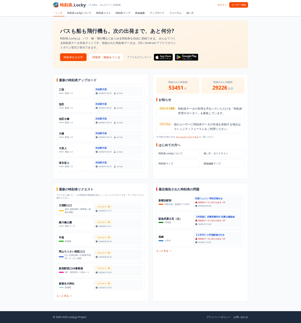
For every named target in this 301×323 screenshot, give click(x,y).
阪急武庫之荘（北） (170, 218)
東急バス (69, 93)
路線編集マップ (212, 163)
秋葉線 (68, 241)
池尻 (61, 104)
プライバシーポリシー (218, 317)
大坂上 (63, 148)
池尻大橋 (64, 118)
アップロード (157, 12)
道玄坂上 (64, 162)
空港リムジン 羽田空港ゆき (209, 198)
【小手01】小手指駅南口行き (210, 234)
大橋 (61, 133)
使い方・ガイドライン (216, 153)
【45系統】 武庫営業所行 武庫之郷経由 (215, 216)
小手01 (167, 240)
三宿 (61, 89)
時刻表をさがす (73, 57)
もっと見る (63, 295)
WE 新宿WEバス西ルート (77, 272)
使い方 (190, 12)
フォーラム (175, 12)
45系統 (167, 222)
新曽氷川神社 (67, 283)
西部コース (70, 226)
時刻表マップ (123, 12)
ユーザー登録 (238, 4)
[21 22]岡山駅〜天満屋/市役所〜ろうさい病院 (78, 257)
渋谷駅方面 (101, 89)
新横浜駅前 (165, 200)
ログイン (222, 4)
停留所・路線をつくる (106, 57)
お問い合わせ (240, 317)
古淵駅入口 (65, 205)
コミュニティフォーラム (187, 136)
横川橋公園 (65, 222)
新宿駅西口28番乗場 (71, 268)
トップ (58, 12)
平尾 (61, 237)
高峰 (161, 236)
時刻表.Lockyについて (79, 12)
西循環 (68, 287)
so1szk (120, 93)
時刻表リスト (103, 12)
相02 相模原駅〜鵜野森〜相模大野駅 (78, 211)
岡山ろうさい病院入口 (72, 251)
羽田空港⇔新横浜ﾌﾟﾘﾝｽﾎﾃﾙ (177, 204)
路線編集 (140, 12)
